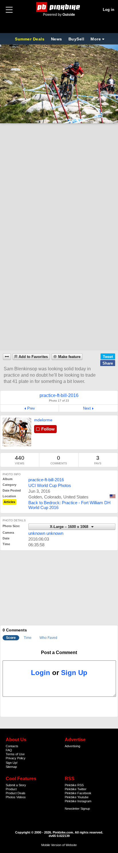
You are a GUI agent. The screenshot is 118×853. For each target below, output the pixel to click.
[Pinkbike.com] (59, 7)
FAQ (9, 750)
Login (40, 672)
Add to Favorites (33, 357)
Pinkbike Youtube (76, 797)
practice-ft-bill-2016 (46, 479)
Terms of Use (15, 754)
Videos (21, 797)
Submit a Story (16, 785)
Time (28, 638)
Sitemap (11, 766)
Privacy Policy (15, 758)
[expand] (7, 356)
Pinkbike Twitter (75, 789)
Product (11, 789)
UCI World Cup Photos (49, 485)
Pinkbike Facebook (78, 793)
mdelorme (43, 420)
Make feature (69, 357)
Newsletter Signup (77, 808)
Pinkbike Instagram (78, 801)
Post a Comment (59, 652)
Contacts (12, 746)
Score (11, 638)
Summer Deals (30, 39)
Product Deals (15, 793)
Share (108, 363)
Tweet (108, 357)
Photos (10, 797)
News (56, 39)
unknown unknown (45, 533)
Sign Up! (11, 762)
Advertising (72, 746)
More (96, 39)
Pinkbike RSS (74, 785)
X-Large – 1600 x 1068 (69, 527)
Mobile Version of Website (59, 845)
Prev (31, 408)
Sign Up (74, 672)
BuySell (76, 39)
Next (87, 408)
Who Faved (48, 638)
